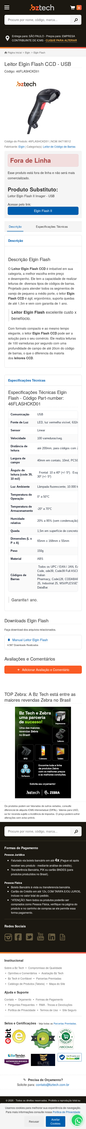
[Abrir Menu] (9, 7)
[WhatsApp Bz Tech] (77, 1122)
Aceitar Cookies (55, 1121)
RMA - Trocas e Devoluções (55, 1005)
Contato (9, 999)
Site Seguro (69, 1010)
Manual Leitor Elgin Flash (29, 640)
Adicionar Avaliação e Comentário (45, 669)
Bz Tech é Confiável (20, 978)
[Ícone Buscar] (76, 20)
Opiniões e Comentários (22, 973)
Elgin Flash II (43, 210)
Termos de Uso (49, 1010)
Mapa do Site (57, 984)
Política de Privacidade (22, 1010)
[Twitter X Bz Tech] (30, 939)
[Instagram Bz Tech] (8, 939)
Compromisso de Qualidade (45, 968)
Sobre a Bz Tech (14, 968)
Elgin (27, 52)
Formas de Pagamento (49, 999)
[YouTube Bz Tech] (41, 939)
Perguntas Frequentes (21, 1005)
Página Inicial (15, 52)
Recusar (34, 1121)
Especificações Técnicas (52, 226)
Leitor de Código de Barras (59, 146)
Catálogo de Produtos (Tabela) (26, 984)
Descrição (15, 226)
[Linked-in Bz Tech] (52, 939)
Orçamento (24, 999)
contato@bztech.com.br (52, 1084)
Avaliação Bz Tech (52, 973)
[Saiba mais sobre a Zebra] (43, 752)
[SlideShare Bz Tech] (63, 939)
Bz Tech (42, 7)
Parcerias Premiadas (48, 978)
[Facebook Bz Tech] (19, 939)
